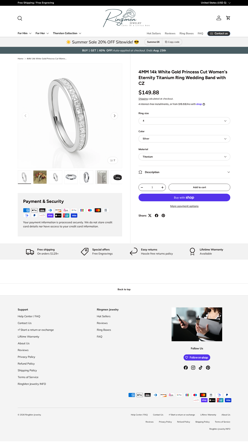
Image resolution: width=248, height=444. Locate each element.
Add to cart (199, 187)
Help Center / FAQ (29, 316)
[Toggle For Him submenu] (30, 33)
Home (20, 58)
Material (143, 149)
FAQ (200, 33)
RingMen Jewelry (33, 414)
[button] (228, 18)
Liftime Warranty (28, 336)
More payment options (184, 206)
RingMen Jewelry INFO (32, 384)
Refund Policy (26, 363)
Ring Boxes (187, 33)
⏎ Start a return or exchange (36, 329)
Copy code (174, 41)
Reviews (170, 33)
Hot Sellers (154, 33)
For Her (40, 33)
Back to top (124, 289)
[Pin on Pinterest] (163, 215)
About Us (24, 343)
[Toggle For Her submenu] (48, 33)
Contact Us (25, 323)
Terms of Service (28, 377)
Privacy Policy (26, 356)
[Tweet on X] (149, 215)
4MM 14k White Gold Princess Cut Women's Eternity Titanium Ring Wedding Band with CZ (47, 58)
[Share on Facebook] (156, 215)
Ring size (144, 113)
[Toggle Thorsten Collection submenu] (80, 33)
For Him (22, 33)
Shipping (143, 98)
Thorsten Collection (65, 33)
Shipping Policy (27, 370)
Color (142, 131)
